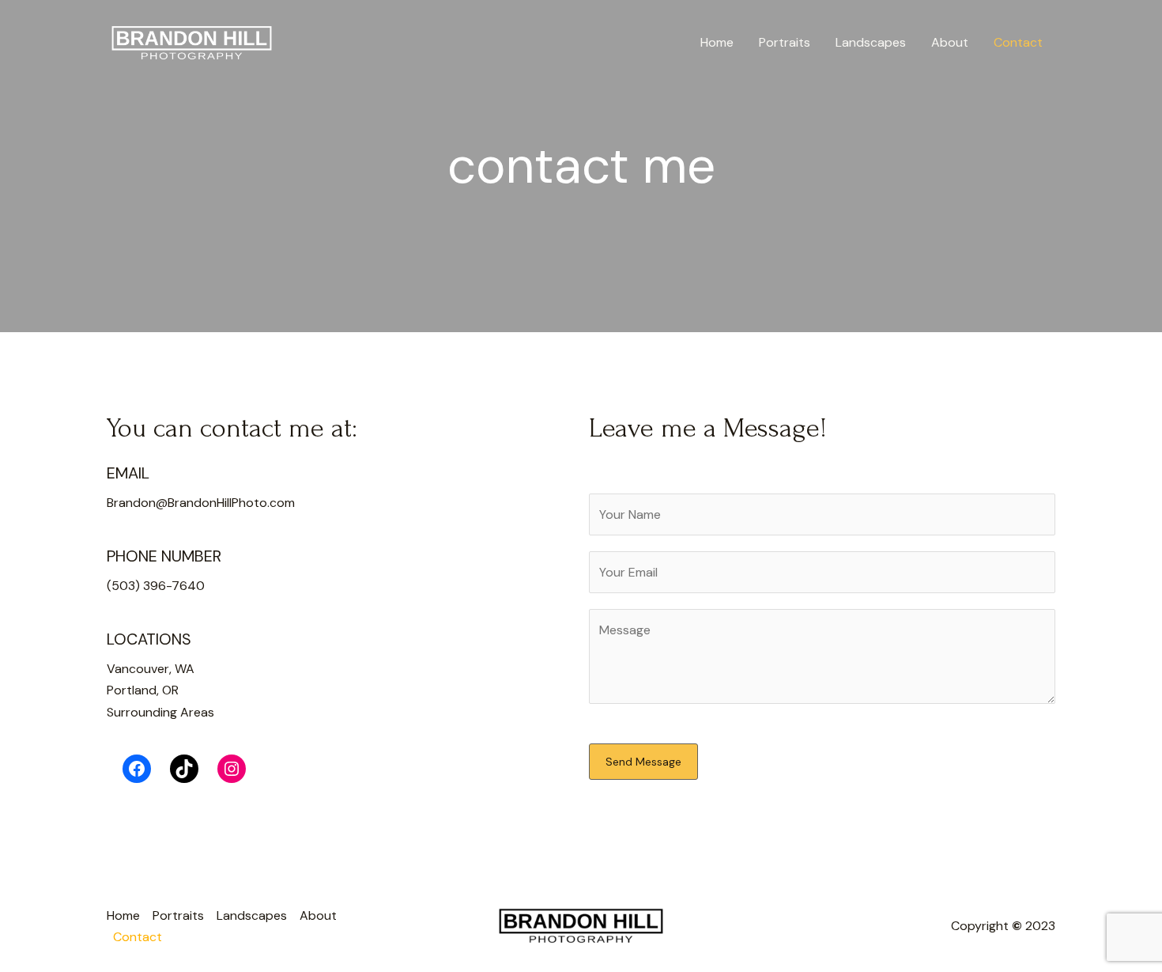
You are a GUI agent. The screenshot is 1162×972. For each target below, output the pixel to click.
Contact (1018, 42)
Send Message (643, 762)
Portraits (784, 42)
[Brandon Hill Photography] (192, 41)
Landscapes (871, 42)
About (949, 42)
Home (717, 42)
